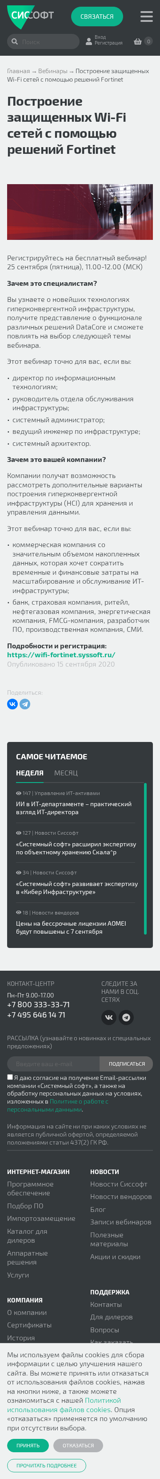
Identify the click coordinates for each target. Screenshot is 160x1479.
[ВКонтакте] (12, 704)
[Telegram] (25, 704)
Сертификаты (29, 1324)
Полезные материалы (109, 1239)
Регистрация (109, 42)
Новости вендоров (121, 1196)
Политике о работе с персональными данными (57, 1105)
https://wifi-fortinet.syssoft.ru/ (61, 654)
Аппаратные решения (27, 1257)
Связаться (97, 16)
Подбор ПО (25, 1205)
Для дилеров (111, 1316)
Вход (100, 37)
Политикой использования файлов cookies (64, 1404)
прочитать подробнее (46, 1465)
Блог (98, 1209)
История (21, 1337)
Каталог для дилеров (27, 1235)
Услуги (18, 1274)
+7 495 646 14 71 (36, 1014)
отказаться (78, 1445)
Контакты (106, 1304)
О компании (27, 1312)
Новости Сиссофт (119, 1183)
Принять (28, 1445)
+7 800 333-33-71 (38, 1004)
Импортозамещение (41, 1218)
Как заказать (111, 1342)
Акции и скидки (115, 1256)
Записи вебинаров (121, 1221)
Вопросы (104, 1329)
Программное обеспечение (30, 1188)
